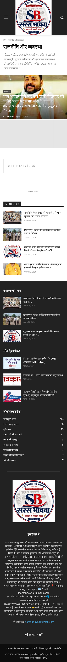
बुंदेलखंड (7, 92)
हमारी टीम (57, 648)
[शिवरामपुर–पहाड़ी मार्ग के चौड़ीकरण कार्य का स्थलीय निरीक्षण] (12, 234)
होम (4, 40)
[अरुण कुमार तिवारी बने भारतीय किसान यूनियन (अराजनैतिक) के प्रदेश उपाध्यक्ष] (12, 269)
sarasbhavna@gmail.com (39, 621)
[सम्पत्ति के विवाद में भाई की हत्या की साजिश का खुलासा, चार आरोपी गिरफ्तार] (12, 217)
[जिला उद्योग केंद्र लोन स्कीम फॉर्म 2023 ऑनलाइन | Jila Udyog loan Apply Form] (12, 363)
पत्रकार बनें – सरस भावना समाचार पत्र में (21, 648)
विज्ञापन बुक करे (45, 648)
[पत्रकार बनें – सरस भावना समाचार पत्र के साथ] (12, 379)
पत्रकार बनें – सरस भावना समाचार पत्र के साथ (43, 375)
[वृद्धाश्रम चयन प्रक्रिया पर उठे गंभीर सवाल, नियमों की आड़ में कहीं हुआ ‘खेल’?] (12, 251)
